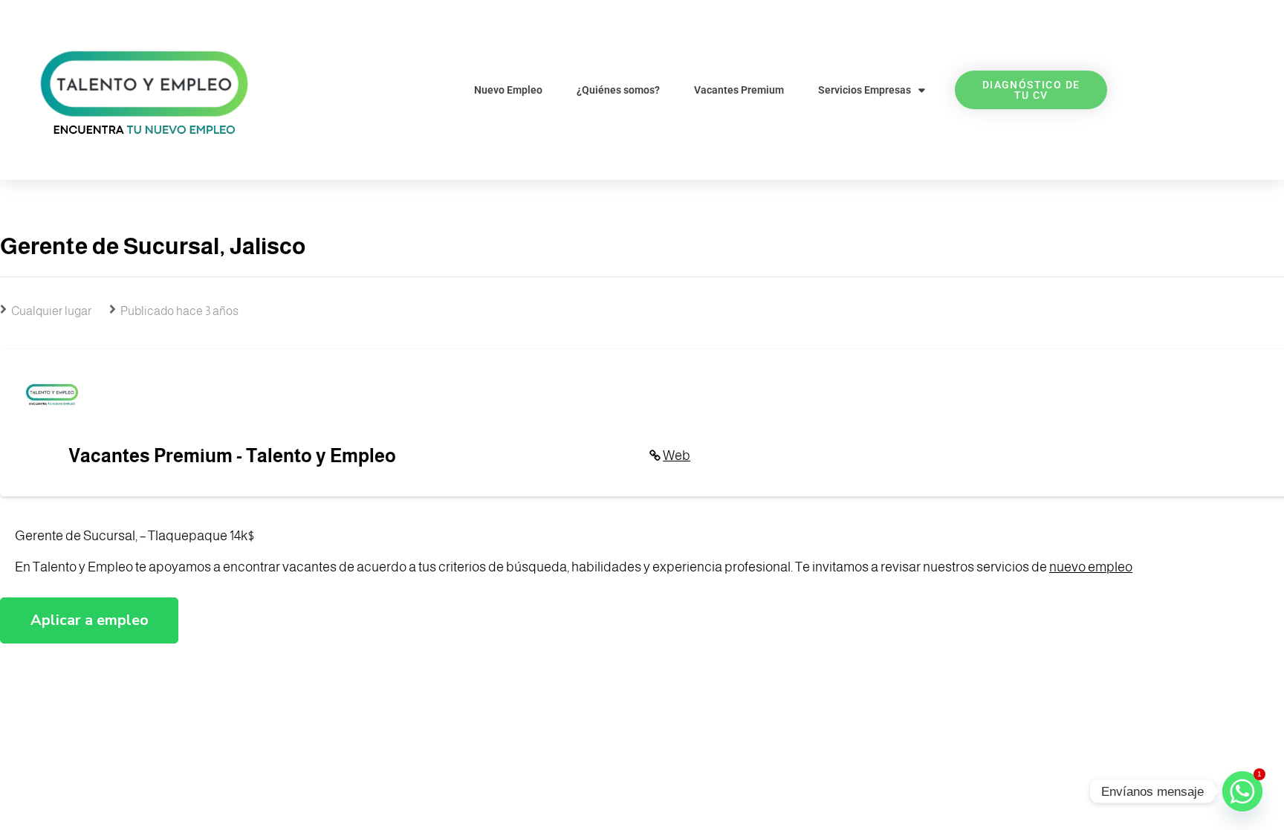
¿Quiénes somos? (618, 90)
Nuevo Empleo (508, 90)
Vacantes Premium (739, 90)
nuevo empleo (1090, 567)
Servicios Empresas (864, 90)
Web (676, 455)
